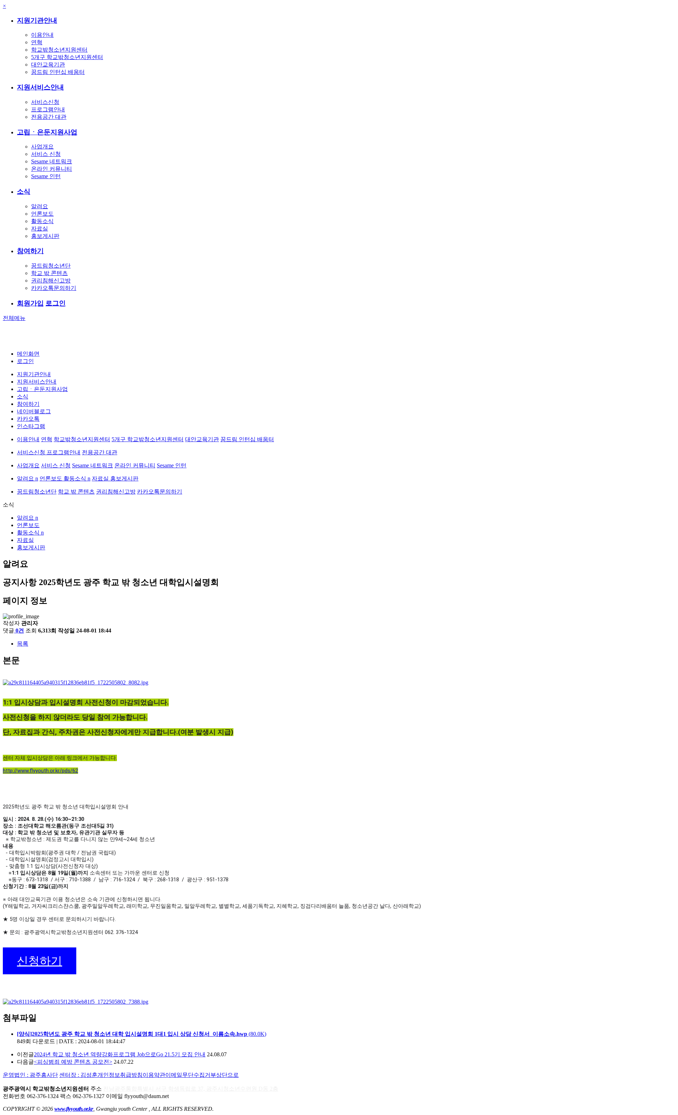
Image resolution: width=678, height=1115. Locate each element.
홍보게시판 (45, 236)
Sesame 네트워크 (51, 161)
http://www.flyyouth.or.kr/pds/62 (40, 770)
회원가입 (30, 303)
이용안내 (42, 35)
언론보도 (42, 214)
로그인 (56, 303)
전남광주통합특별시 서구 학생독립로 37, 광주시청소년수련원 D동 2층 (190, 1089)
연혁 (36, 42)
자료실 (39, 229)
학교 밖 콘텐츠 (49, 273)
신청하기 (39, 961)
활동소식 (42, 221)
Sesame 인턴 (46, 176)
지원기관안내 (37, 20)
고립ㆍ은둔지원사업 (47, 132)
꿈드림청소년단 (51, 266)
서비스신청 (45, 102)
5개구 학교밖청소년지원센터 (67, 57)
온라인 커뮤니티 (51, 169)
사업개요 (42, 147)
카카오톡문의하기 (53, 288)
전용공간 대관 (48, 117)
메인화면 (28, 354)
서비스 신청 (46, 154)
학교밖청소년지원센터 (59, 50)
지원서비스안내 (40, 87)
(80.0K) (141, 1034)
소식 (23, 191)
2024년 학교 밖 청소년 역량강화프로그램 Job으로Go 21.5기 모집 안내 (120, 1054)
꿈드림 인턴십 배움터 (58, 72)
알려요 (39, 206)
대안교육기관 (48, 65)
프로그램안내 (48, 109)
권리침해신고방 (51, 281)
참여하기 (30, 251)
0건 (20, 630)
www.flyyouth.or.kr (73, 1109)
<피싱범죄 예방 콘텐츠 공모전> (73, 1062)
